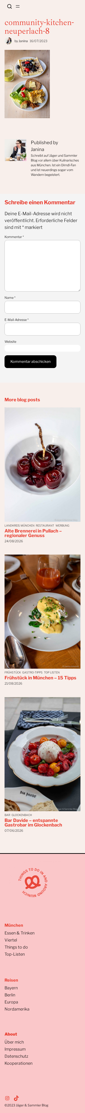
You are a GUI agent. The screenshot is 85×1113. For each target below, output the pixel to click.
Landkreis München (19, 525)
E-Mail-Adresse (17, 320)
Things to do (16, 947)
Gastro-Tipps (32, 672)
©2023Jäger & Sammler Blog (26, 1105)
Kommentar (14, 237)
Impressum (15, 1049)
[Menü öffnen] (17, 6)
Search (9, 6)
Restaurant (45, 525)
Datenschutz (16, 1056)
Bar (7, 815)
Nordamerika (17, 1009)
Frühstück (13, 672)
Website (10, 341)
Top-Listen (15, 954)
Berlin (10, 995)
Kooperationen (18, 1063)
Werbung (62, 525)
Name (10, 297)
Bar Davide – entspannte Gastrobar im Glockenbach (33, 822)
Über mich (14, 1042)
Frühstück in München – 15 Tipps (40, 677)
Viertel (11, 940)
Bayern (11, 987)
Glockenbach (22, 815)
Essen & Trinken (19, 933)
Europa (11, 1002)
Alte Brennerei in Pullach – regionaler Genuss (33, 533)
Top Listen (52, 672)
